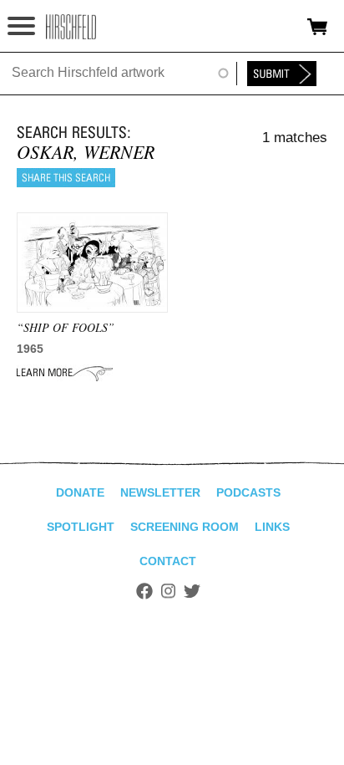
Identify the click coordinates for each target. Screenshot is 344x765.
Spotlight (80, 526)
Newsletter (160, 492)
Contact (167, 561)
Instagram (168, 591)
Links (272, 526)
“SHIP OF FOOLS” (65, 327)
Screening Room (184, 526)
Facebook (144, 591)
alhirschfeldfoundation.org (71, 26)
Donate (80, 492)
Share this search (66, 177)
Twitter (192, 591)
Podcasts (248, 492)
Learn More (65, 373)
